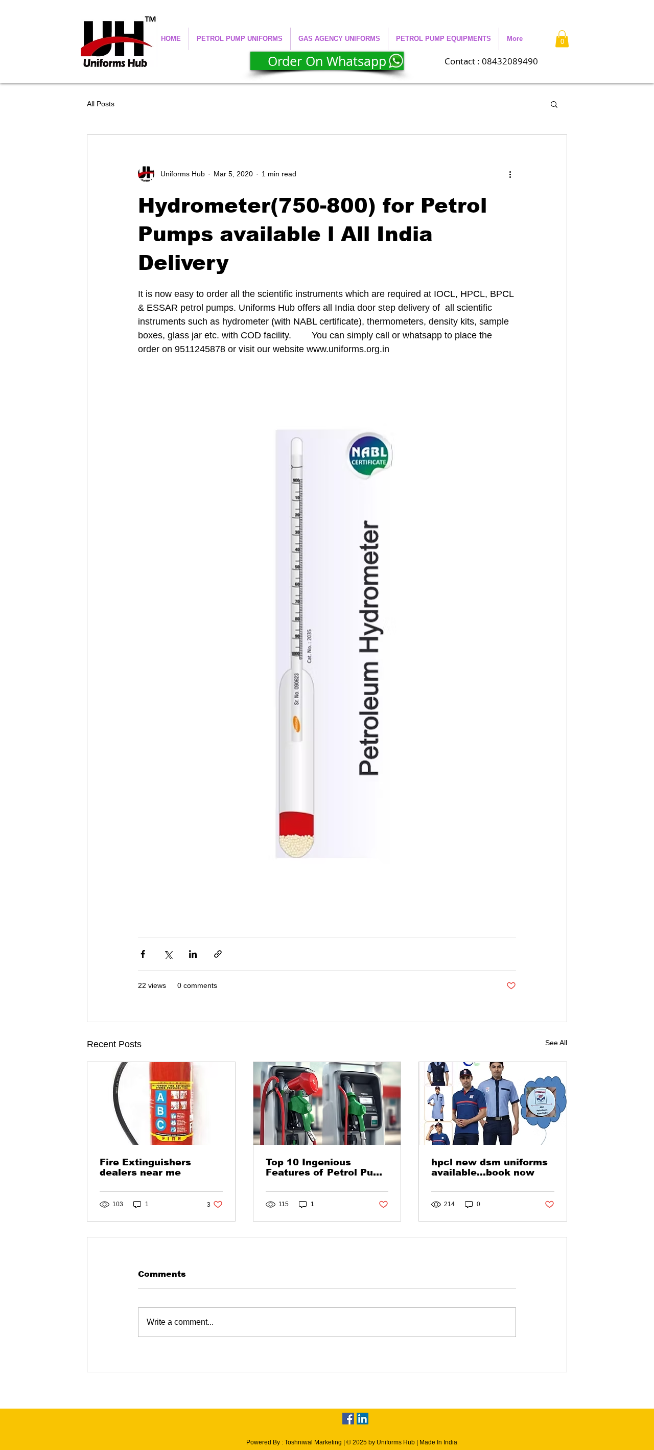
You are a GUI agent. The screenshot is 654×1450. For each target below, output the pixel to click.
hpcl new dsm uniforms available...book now (489, 1167)
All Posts (100, 104)
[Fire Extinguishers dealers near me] (161, 1103)
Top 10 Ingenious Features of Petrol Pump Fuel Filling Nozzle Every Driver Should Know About (327, 1167)
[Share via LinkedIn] (193, 954)
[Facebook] (348, 1418)
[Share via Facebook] (143, 954)
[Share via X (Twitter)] (168, 954)
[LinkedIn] (362, 1418)
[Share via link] (218, 954)
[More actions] (510, 174)
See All (556, 1043)
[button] (239, 39)
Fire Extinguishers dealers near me (145, 1167)
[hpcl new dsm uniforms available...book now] (493, 1103)
